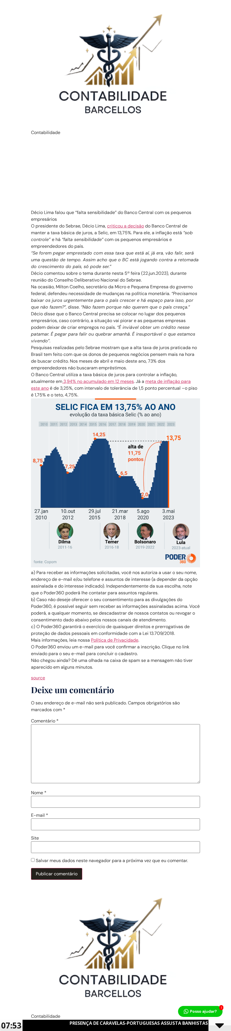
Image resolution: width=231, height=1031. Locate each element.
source (38, 678)
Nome (38, 793)
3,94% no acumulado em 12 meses (98, 381)
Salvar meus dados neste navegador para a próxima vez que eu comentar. (112, 860)
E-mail (39, 815)
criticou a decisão (125, 226)
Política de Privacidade (114, 640)
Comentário (45, 721)
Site (35, 838)
